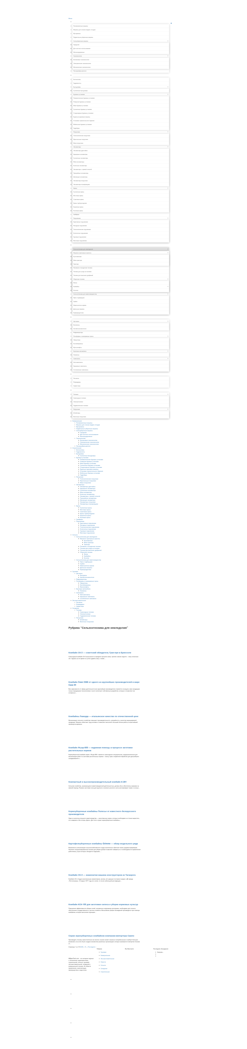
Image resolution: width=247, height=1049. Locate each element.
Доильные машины (78, 309)
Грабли (75, 301)
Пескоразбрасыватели (79, 71)
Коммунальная (79, 22)
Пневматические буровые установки (84, 98)
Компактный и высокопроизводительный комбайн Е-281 (98, 781)
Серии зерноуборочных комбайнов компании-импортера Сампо (101, 935)
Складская (78, 390)
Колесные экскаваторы (80, 165)
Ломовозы (76, 355)
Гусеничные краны (78, 192)
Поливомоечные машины (80, 26)
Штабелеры (76, 413)
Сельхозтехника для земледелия (83, 249)
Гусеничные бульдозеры (80, 90)
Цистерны (76, 321)
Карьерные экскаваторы (80, 154)
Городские (76, 45)
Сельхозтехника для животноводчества (85, 294)
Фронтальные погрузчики (80, 139)
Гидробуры (76, 128)
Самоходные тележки (79, 398)
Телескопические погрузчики (81, 135)
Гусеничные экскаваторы (80, 158)
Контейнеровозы (78, 344)
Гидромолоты (77, 83)
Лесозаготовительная (82, 374)
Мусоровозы (77, 33)
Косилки (75, 290)
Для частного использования (81, 48)
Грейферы (76, 214)
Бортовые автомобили (79, 351)
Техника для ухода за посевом (82, 271)
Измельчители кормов (79, 305)
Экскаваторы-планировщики (81, 184)
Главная (74, 1)
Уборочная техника (78, 279)
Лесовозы (76, 378)
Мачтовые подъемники (80, 241)
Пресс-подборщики (78, 298)
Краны (75, 188)
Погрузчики (76, 132)
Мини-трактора (77, 260)
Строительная (79, 75)
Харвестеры (76, 386)
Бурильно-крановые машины (81, 117)
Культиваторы (77, 256)
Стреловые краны (78, 199)
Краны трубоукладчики (80, 203)
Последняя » (92, 947)
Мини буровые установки (80, 105)
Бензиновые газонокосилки (81, 60)
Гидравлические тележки (80, 405)
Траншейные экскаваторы (80, 173)
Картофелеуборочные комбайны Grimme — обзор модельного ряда (103, 843)
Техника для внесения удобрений (83, 275)
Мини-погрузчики (78, 143)
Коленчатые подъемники (80, 233)
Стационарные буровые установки (83, 113)
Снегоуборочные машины (80, 41)
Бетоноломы (77, 79)
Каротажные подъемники (80, 222)
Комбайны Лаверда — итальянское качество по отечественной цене (103, 716)
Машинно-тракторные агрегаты (82, 253)
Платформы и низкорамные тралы (83, 336)
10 (85, 947)
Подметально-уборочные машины (83, 37)
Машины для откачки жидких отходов (84, 30)
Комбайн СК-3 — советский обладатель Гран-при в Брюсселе (100, 652)
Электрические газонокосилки (82, 63)
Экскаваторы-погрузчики (80, 181)
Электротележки (78, 402)
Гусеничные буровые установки (82, 109)
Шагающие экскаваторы (80, 177)
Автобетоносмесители (79, 329)
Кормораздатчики (78, 313)
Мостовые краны (78, 195)
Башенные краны (78, 207)
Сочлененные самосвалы (80, 370)
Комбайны (76, 286)
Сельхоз (77, 245)
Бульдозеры (77, 87)
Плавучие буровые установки (82, 102)
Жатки (75, 283)
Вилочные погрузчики (79, 417)
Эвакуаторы (76, 340)
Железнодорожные (78, 52)
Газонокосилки (77, 56)
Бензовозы (76, 325)
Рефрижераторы (78, 332)
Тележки (75, 394)
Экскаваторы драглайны (80, 150)
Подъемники (77, 218)
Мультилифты (77, 347)
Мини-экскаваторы (78, 162)
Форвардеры (77, 382)
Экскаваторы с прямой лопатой (82, 169)
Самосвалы (76, 358)
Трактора (76, 264)
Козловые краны (78, 211)
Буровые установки (79, 94)
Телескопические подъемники (82, 229)
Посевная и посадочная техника (82, 268)
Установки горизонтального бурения (83, 120)
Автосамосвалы (78, 362)
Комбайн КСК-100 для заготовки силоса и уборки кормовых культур (103, 904)
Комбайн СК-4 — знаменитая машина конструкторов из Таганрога (102, 874)
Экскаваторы (77, 147)
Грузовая (77, 317)
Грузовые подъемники (79, 237)
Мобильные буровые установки (82, 124)
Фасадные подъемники (80, 225)
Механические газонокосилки (82, 67)
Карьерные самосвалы (80, 366)
